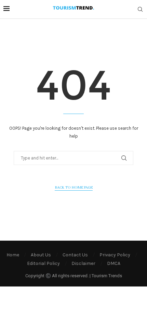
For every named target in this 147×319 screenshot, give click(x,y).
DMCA (113, 263)
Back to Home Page (74, 187)
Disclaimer (83, 263)
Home (12, 255)
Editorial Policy (43, 263)
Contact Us (75, 255)
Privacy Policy (114, 255)
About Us (41, 255)
